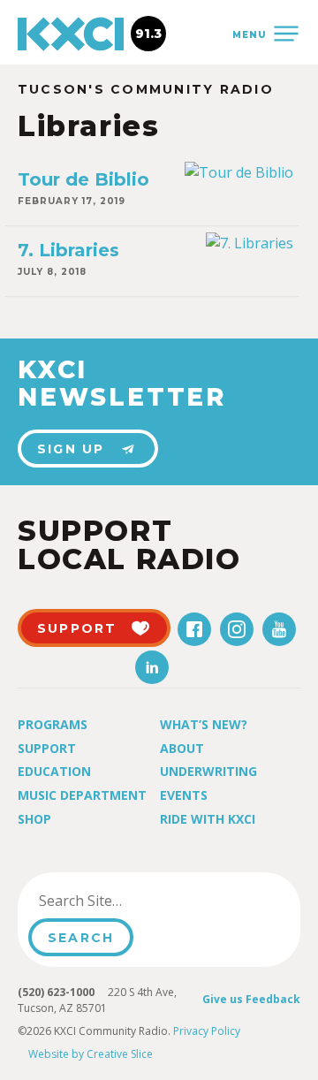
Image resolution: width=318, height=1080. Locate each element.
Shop (34, 818)
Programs (52, 724)
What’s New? (203, 724)
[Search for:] (118, 900)
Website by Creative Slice (90, 1053)
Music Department (82, 795)
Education (54, 771)
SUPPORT (77, 628)
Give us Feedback (251, 999)
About (182, 748)
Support (47, 748)
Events (184, 795)
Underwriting (208, 771)
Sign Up (71, 449)
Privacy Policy (206, 1030)
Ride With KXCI (207, 818)
